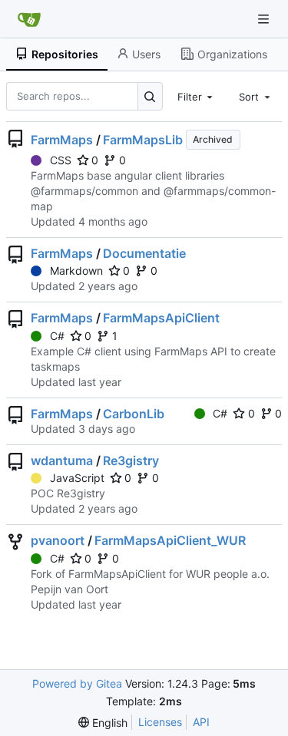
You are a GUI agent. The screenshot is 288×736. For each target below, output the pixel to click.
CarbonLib (133, 413)
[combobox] (196, 96)
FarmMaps (62, 139)
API (201, 721)
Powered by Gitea (77, 683)
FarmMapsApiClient (161, 317)
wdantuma (62, 460)
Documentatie (144, 253)
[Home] (29, 19)
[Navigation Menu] (265, 18)
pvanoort (57, 540)
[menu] (102, 722)
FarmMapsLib (143, 139)
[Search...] (150, 96)
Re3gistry (131, 460)
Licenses (160, 721)
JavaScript (77, 477)
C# (57, 335)
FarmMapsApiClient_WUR (170, 540)
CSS (60, 160)
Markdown (76, 270)
